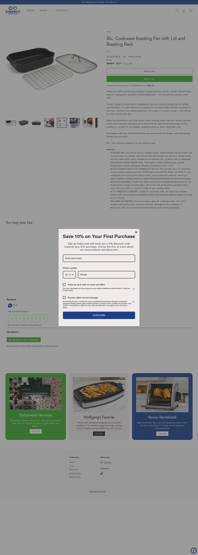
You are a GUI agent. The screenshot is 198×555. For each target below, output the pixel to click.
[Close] (136, 232)
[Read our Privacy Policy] (133, 288)
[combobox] (69, 274)
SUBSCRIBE (99, 315)
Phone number (70, 268)
